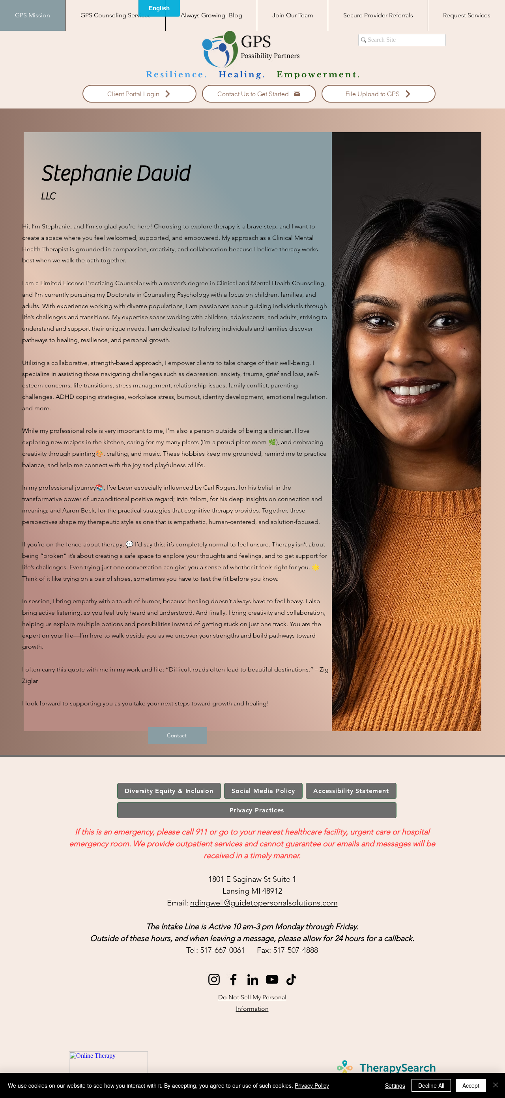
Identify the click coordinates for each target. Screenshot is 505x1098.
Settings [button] (395, 1085)
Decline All (431, 1085)
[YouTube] (272, 979)
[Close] (495, 1085)
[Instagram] (214, 979)
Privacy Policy (312, 1085)
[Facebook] (233, 979)
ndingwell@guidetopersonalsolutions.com (264, 902)
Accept (470, 1085)
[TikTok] (291, 979)
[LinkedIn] (252, 979)
